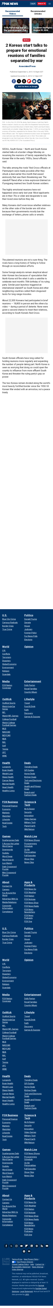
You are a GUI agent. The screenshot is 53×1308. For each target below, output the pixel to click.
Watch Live (30, 836)
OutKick (7, 699)
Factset (41, 1286)
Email (39, 81)
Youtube (21, 1246)
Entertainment (32, 681)
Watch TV (41, 4)
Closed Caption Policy (20, 1264)
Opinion (28, 646)
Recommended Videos (12, 12)
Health (6, 762)
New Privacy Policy (31, 1259)
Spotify (24, 1251)
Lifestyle (29, 699)
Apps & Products (29, 884)
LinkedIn (32, 1246)
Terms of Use (17, 1259)
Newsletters (47, 1246)
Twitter (19, 81)
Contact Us (39, 1264)
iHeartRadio (29, 1251)
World (26, 40)
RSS (42, 1246)
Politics (28, 615)
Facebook (14, 81)
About (5, 882)
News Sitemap (37, 1267)
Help (32, 1264)
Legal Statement (26, 1292)
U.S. (4, 615)
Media (6, 681)
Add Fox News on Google (27, 86)
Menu (49, 3)
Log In (33, 4)
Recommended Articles (38, 12)
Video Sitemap (17, 1270)
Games (6, 836)
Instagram (16, 1246)
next (45, 107)
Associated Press (27, 66)
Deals (27, 762)
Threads (24, 81)
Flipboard (29, 81)
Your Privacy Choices (25, 1262)
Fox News (10, 3)
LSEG (27, 1295)
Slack (37, 1246)
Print (34, 81)
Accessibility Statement (21, 1267)
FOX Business (10, 801)
